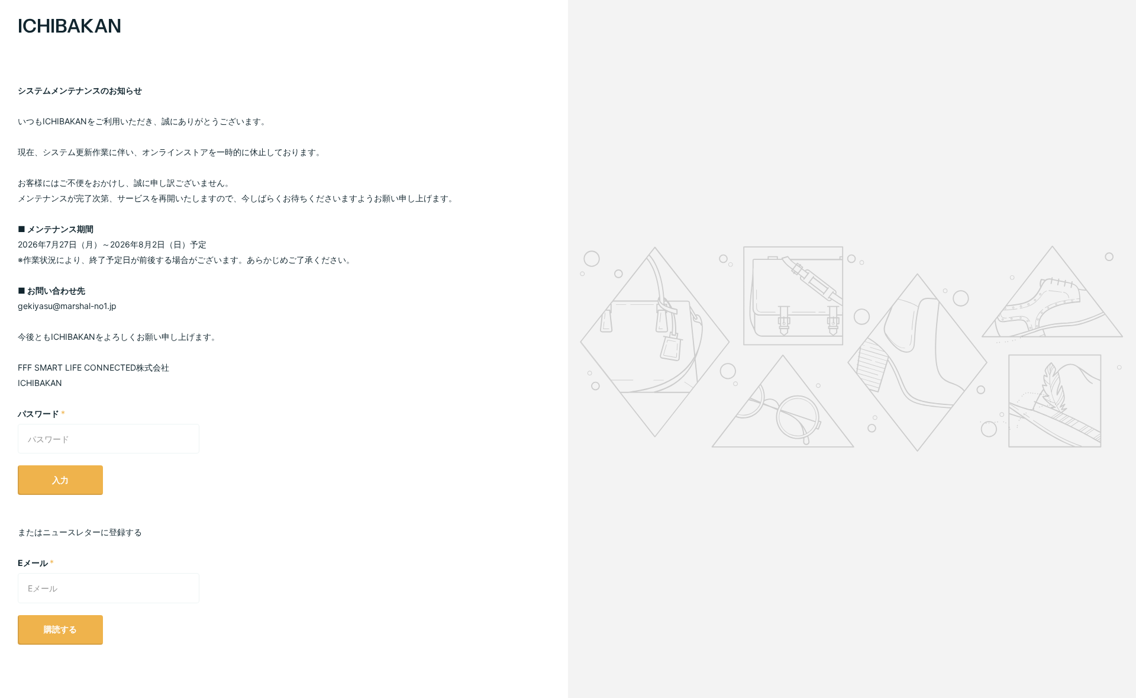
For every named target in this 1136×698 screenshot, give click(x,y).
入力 (60, 480)
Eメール (36, 563)
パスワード (41, 413)
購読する (60, 629)
